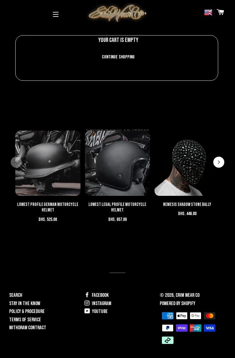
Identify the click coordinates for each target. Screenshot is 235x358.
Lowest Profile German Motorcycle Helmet (47, 207)
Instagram (101, 303)
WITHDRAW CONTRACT (27, 328)
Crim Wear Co (188, 295)
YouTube (99, 311)
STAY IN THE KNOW (24, 303)
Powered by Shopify (177, 303)
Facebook (100, 295)
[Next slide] (218, 162)
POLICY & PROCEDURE (27, 311)
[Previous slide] (16, 162)
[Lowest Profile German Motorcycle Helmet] (47, 163)
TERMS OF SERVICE (25, 320)
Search (15, 295)
